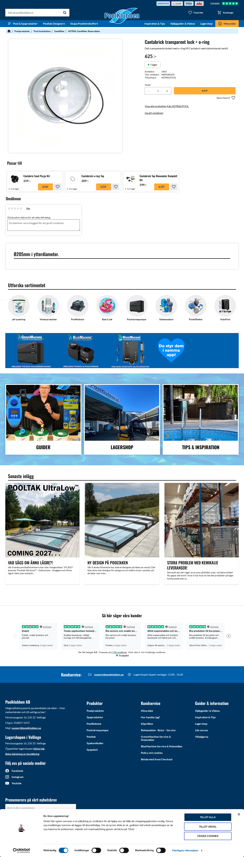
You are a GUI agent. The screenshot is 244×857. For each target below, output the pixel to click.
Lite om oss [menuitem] (201, 730)
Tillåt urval (208, 826)
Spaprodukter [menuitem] (95, 717)
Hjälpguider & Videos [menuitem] (182, 23)
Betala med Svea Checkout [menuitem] (156, 759)
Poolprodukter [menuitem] (95, 710)
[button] (195, 12)
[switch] (96, 850)
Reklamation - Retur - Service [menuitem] (158, 730)
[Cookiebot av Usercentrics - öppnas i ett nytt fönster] (21, 850)
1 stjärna (8, 208)
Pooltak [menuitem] (91, 736)
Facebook (17, 770)
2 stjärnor (11, 208)
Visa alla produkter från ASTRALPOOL (167, 106)
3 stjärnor (14, 208)
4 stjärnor (17, 208)
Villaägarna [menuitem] (201, 736)
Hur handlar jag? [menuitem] (150, 717)
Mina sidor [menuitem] (230, 23)
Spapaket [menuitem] (92, 749)
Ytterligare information (185, 850)
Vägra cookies (207, 836)
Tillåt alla (208, 817)
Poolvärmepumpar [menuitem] (98, 730)
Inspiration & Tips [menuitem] (154, 23)
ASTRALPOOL (168, 77)
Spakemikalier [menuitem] (95, 743)
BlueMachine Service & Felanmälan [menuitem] (161, 746)
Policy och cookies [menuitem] (152, 752)
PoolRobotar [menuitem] (94, 723)
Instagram (17, 776)
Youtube (17, 783)
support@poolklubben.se (109, 674)
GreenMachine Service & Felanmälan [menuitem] (156, 738)
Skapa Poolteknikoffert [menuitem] (84, 23)
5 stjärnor (20, 208)
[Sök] (64, 12)
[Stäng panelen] (239, 814)
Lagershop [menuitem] (206, 23)
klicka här (39, 748)
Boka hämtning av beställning (22, 753)
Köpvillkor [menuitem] (147, 723)
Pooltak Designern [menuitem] (54, 23)
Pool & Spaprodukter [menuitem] (25, 23)
